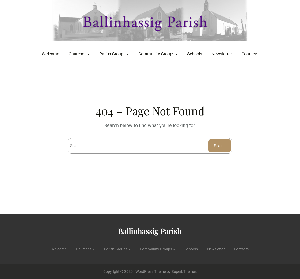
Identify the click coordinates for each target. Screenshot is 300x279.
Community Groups (156, 249)
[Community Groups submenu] (177, 54)
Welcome (59, 249)
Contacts (241, 249)
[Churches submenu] (88, 54)
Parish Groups (115, 249)
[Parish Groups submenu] (127, 54)
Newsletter (216, 249)
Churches (83, 249)
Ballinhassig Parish (150, 231)
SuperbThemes (184, 271)
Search (219, 145)
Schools (191, 249)
